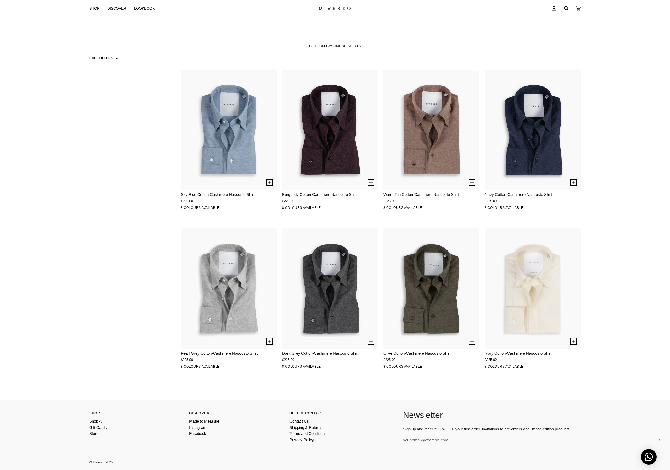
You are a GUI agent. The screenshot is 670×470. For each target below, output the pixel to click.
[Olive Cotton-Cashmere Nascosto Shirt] (431, 288)
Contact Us (299, 421)
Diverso (98, 462)
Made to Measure (204, 421)
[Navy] (252, 208)
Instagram (197, 427)
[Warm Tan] (219, 208)
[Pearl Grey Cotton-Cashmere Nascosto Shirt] (229, 288)
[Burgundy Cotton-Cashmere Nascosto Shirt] (330, 130)
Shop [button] (94, 413)
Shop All (96, 421)
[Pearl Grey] (197, 208)
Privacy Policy (301, 440)
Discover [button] (199, 413)
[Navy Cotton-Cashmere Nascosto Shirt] (533, 130)
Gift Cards (98, 427)
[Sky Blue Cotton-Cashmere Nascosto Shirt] (229, 130)
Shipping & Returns (305, 427)
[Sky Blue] (208, 208)
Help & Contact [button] (306, 413)
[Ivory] (186, 208)
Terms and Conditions (308, 433)
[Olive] (241, 208)
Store (93, 433)
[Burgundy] (263, 208)
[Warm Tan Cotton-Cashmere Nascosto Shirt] (431, 130)
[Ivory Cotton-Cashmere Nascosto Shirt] (533, 288)
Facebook (197, 433)
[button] (96, 8)
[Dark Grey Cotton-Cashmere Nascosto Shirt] (330, 288)
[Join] (654, 440)
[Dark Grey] (230, 208)
